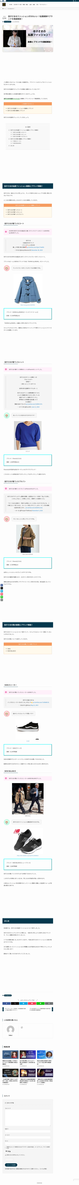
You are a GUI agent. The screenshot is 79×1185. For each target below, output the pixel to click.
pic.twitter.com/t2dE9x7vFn (34, 404)
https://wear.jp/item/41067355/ (28, 305)
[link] (22, 1027)
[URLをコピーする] (49, 1003)
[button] (6, 1003)
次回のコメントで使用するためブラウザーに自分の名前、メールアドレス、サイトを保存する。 (28, 1147)
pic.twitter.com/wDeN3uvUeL (34, 508)
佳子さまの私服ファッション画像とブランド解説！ (25, 130)
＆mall (27, 741)
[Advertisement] (28, 68)
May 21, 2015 (34, 705)
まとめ (12, 146)
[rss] (74, 1)
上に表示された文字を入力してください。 (15, 1155)
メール (7, 1135)
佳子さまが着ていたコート (19, 132)
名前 (6, 1129)
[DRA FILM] (4, 4)
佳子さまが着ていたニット (19, 134)
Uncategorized (8, 21)
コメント (8, 1108)
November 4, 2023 (37, 510)
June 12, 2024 (35, 407)
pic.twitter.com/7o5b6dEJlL (41, 702)
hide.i (10, 1035)
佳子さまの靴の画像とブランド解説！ (21, 139)
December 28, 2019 (37, 250)
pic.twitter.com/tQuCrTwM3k (35, 247)
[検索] (76, 1)
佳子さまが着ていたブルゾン (20, 136)
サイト (6, 1141)
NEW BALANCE (17, 143)
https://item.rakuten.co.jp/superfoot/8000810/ (27, 855)
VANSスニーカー (17, 141)
